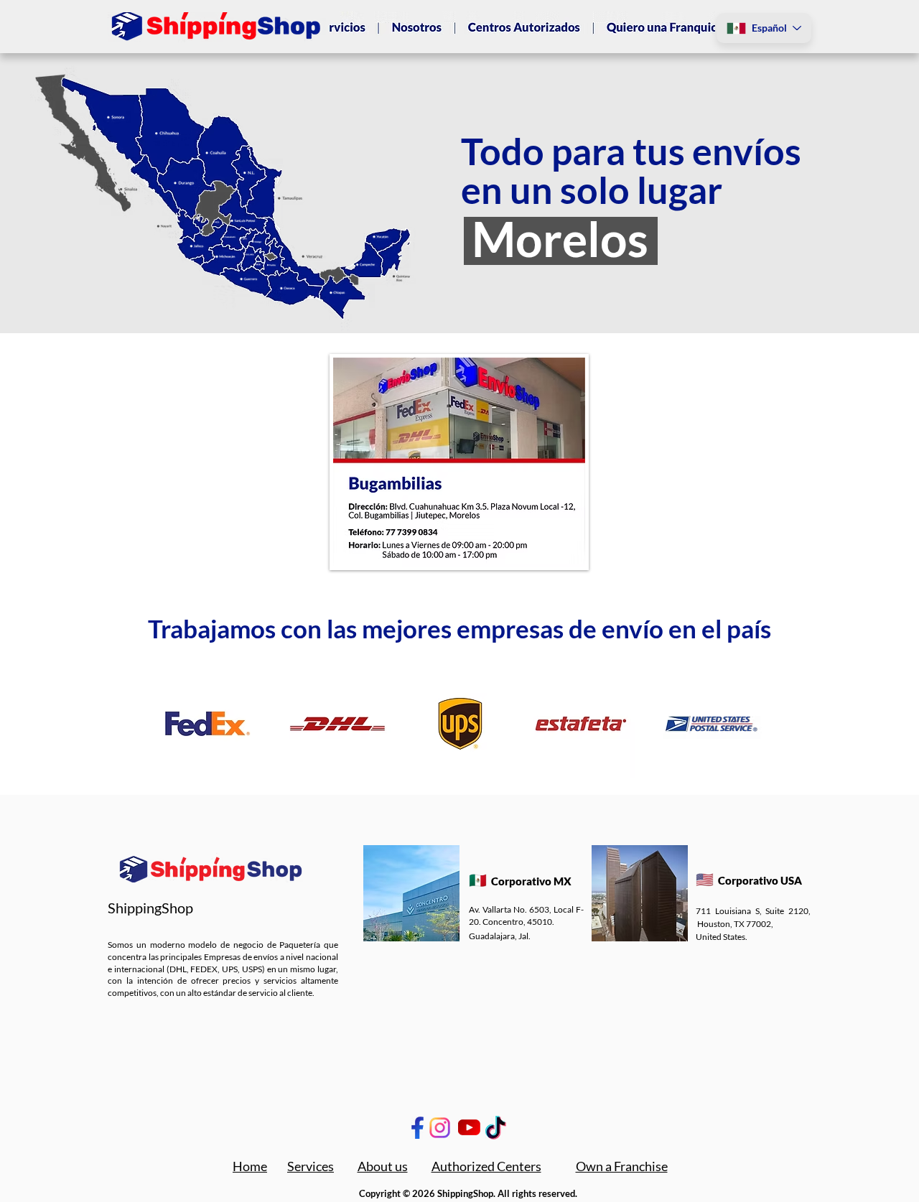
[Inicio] (426, 28)
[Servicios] (356, 28)
